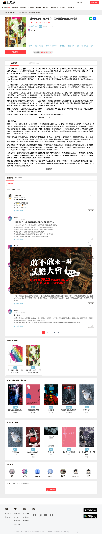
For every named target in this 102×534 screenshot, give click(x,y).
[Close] (90, 244)
